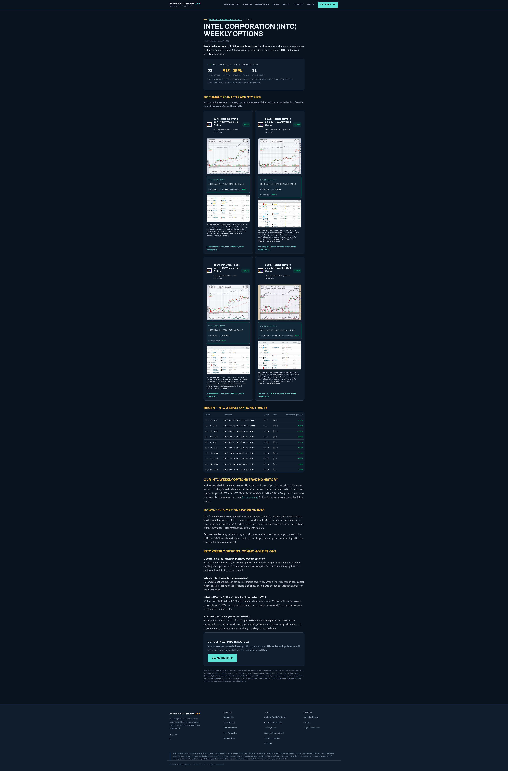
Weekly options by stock (225, 19)
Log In (310, 5)
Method (247, 5)
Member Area (229, 738)
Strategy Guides (270, 727)
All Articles (268, 743)
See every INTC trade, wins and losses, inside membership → (225, 248)
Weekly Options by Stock (274, 733)
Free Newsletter (230, 733)
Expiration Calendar (272, 738)
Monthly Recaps (230, 727)
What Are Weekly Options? (275, 717)
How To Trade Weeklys (273, 722)
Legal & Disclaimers (311, 727)
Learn (275, 5)
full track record (250, 497)
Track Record (231, 5)
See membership (222, 658)
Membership (262, 5)
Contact (298, 5)
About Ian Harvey (310, 717)
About (286, 5)
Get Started (328, 5)
